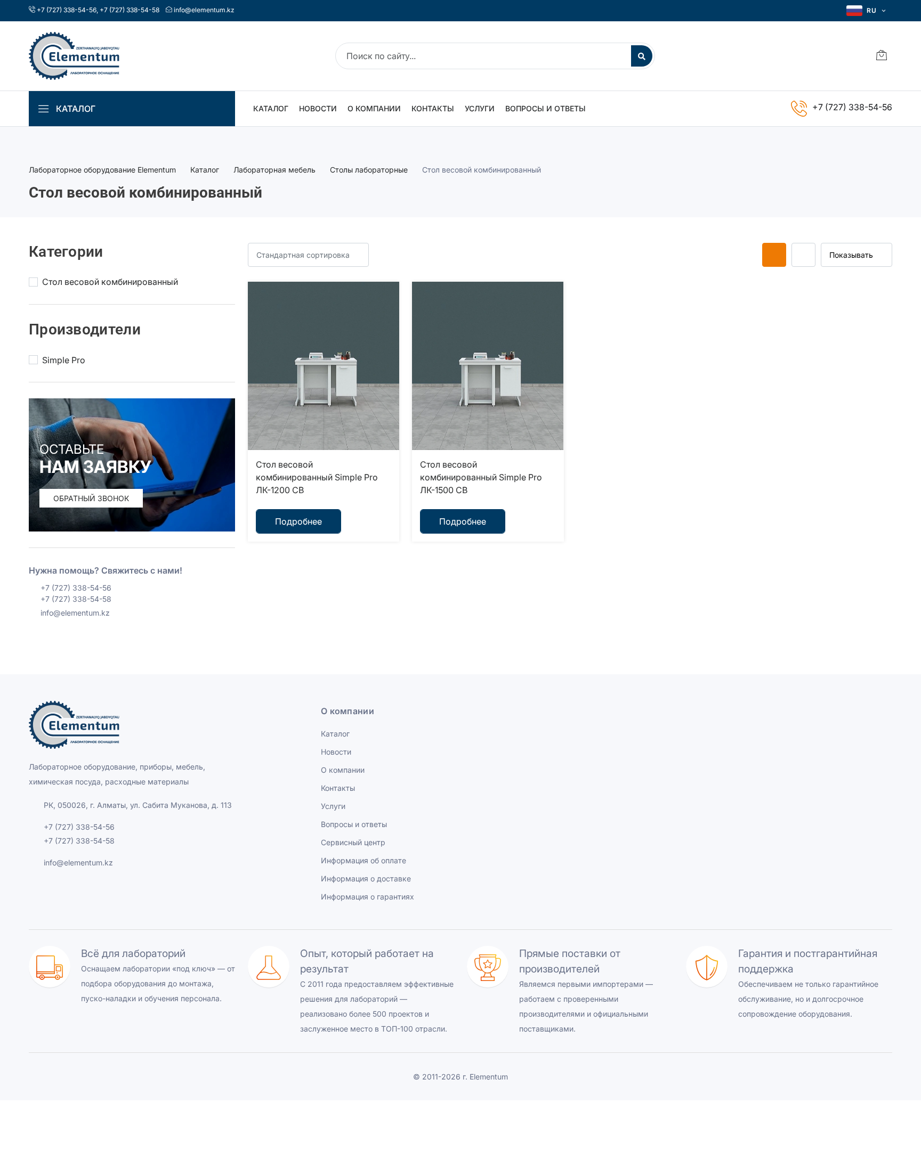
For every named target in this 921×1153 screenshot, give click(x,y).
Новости (318, 108)
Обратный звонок (91, 498)
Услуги (480, 108)
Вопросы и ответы (545, 108)
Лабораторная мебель (274, 169)
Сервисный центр (353, 842)
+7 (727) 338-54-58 (129, 10)
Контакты (432, 108)
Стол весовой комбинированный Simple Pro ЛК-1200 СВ (317, 477)
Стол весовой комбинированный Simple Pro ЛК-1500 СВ (481, 477)
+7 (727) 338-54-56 (66, 10)
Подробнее (298, 521)
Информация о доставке (366, 878)
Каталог (270, 108)
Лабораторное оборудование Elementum (102, 169)
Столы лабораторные (369, 169)
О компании (374, 108)
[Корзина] (881, 56)
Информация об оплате (363, 860)
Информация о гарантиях (367, 896)
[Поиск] (641, 56)
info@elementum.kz (204, 10)
